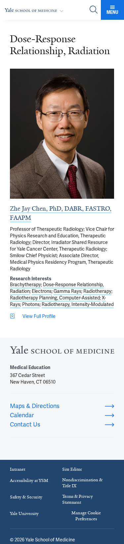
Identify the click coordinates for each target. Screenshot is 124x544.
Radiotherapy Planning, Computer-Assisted (55, 298)
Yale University (24, 513)
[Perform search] (94, 10)
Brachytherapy (25, 285)
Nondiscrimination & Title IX (82, 483)
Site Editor (72, 469)
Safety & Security (26, 497)
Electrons (42, 291)
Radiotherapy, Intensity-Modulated (78, 304)
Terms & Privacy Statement (77, 499)
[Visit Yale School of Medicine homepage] (62, 352)
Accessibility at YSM (29, 480)
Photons (31, 304)
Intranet (17, 469)
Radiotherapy (97, 291)
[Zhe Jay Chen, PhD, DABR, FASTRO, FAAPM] (62, 134)
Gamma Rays (67, 291)
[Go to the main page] (35, 10)
